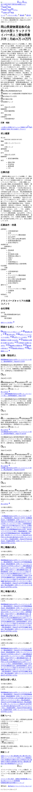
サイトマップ (19, 782)
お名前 (3, 723)
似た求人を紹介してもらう (17, 129)
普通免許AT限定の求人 (12, 760)
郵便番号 (4, 738)
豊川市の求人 (27, 756)
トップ (3, 15)
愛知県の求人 (18, 756)
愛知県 (22, 15)
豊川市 (28, 15)
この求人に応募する (7, 127)
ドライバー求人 (12, 15)
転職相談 (4, 782)
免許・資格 (14, 779)
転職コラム (28, 779)
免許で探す (11, 4)
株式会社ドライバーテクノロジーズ (20, 786)
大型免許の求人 (25, 760)
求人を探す (4, 4)
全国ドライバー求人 (7, 756)
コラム (23, 4)
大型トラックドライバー (9, 758)
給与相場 (18, 4)
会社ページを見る (6, 322)
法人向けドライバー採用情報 (10, 781)
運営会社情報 (11, 782)
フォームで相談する (20, 127)
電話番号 (4, 727)
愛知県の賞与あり (18, 761)
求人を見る (4, 392)
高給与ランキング (17, 763)
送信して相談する (8, 742)
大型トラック (21, 758)
